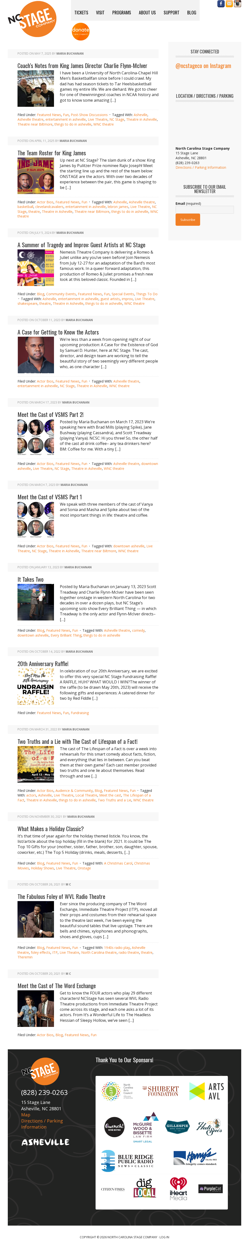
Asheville (140, 114)
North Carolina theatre (99, 952)
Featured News (49, 114)
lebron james (118, 206)
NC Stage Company (32, 19)
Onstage (84, 868)
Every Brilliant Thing (66, 635)
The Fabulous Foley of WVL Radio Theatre (61, 896)
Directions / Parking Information (201, 167)
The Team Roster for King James (52, 152)
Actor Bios (45, 202)
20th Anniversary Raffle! (43, 663)
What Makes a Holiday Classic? (51, 828)
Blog (40, 294)
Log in (164, 1237)
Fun (66, 114)
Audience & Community (74, 790)
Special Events (123, 294)
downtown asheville (128, 546)
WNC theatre (103, 124)
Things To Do (147, 294)
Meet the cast (110, 795)
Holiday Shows (42, 868)
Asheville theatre (31, 119)
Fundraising (80, 712)
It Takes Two (31, 579)
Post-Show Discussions (89, 114)
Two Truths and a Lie (114, 800)
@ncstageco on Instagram (203, 65)
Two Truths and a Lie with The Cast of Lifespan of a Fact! (78, 741)
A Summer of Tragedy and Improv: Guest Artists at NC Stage (81, 244)
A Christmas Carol (118, 863)
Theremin (25, 957)
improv (127, 298)
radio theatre (129, 952)
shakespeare (27, 303)
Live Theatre (97, 119)
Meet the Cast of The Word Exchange (57, 985)
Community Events (61, 294)
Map (25, 1115)
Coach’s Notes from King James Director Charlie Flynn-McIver (82, 65)
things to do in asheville (72, 124)
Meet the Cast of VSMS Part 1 (50, 496)
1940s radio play (117, 947)
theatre (34, 211)
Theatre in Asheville (141, 119)
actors (31, 795)
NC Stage (116, 119)
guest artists (110, 298)
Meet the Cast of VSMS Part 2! (51, 414)
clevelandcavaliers (49, 206)
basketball (25, 206)
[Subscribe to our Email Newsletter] (229, 5)
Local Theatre (86, 795)
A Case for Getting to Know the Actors (58, 331)
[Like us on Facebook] (221, 5)
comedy (138, 630)
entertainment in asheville (65, 119)
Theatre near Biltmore (35, 124)
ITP (55, 952)
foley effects (40, 952)
